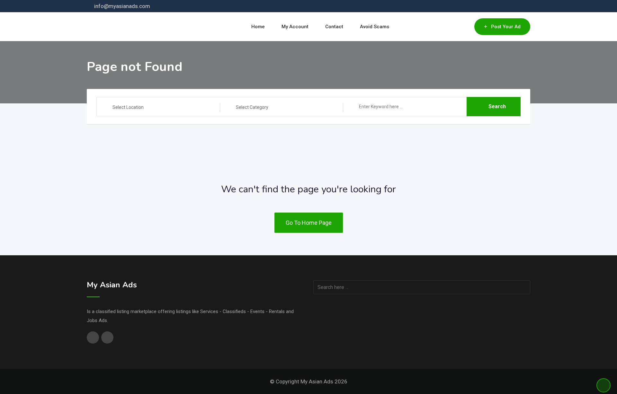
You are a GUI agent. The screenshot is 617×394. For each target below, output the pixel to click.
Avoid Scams (374, 27)
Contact (334, 27)
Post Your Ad (506, 27)
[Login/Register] (466, 26)
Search (497, 106)
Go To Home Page (309, 222)
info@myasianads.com (122, 6)
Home (258, 27)
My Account (295, 27)
